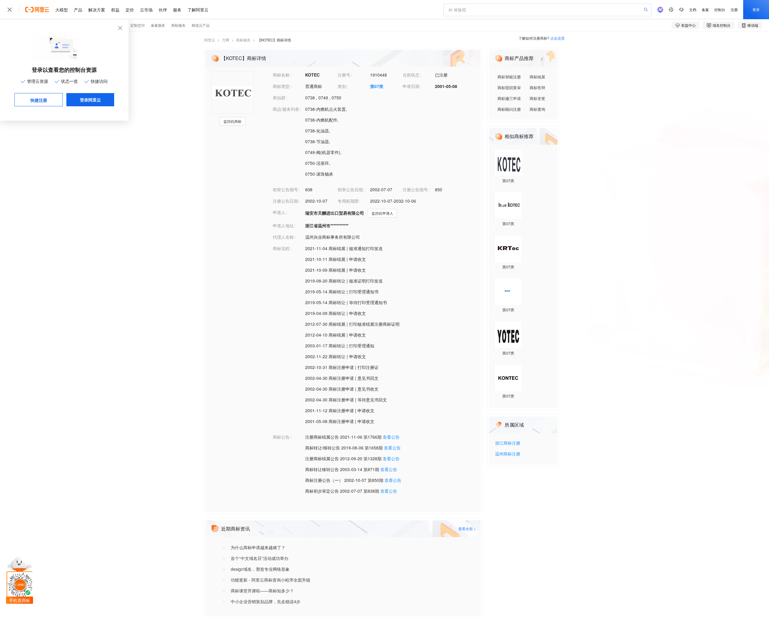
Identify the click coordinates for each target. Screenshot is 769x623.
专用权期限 (348, 201)
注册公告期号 (415, 189)
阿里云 (209, 39)
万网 (225, 39)
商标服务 (243, 39)
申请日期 (411, 86)
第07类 (376, 86)
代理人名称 (283, 237)
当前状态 (411, 75)
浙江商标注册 (507, 443)
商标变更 (537, 98)
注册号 (344, 75)
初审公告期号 (285, 189)
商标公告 (281, 437)
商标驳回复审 (509, 87)
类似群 (279, 98)
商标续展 (537, 77)
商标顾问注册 (509, 109)
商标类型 (281, 86)
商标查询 (537, 109)
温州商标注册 (507, 454)
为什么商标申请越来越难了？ (258, 547)
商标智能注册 (509, 77)
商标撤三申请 (509, 98)
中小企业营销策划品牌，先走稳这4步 (265, 601)
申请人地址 (283, 225)
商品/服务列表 (286, 109)
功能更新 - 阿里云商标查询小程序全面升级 (270, 580)
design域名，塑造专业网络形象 (260, 569)
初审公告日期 (350, 189)
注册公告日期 (285, 201)
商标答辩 (537, 87)
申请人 (279, 212)
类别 (342, 86)
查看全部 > (467, 528)
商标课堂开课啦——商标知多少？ (262, 591)
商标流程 (281, 248)
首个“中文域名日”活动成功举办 (259, 558)
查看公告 (391, 437)
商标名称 (281, 75)
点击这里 (557, 38)
